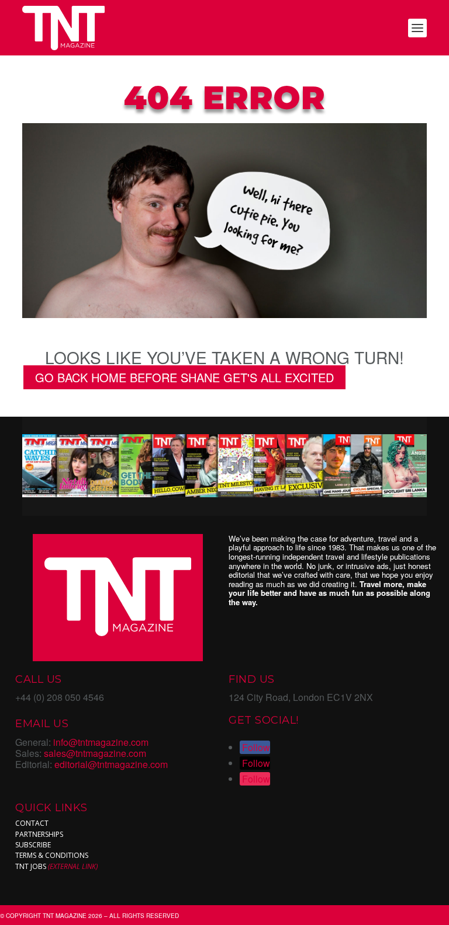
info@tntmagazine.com (100, 742)
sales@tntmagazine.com (95, 753)
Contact (32, 823)
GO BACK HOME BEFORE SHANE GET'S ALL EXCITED (184, 377)
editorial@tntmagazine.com (111, 764)
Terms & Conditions (51, 855)
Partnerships (39, 834)
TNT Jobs (30, 866)
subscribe (33, 845)
